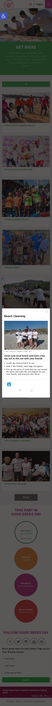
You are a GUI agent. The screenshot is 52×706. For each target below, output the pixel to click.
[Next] (32, 390)
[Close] (46, 311)
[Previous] (20, 390)
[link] (3, 16)
